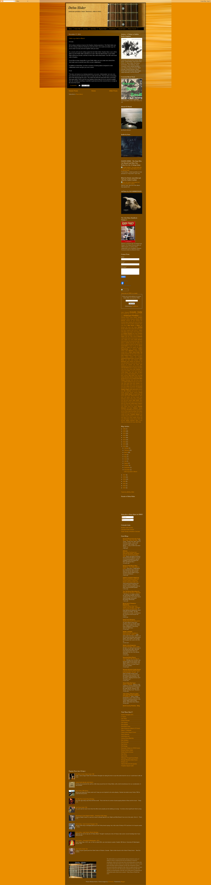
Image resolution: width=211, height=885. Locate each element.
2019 (124, 479)
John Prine (134, 366)
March (126, 452)
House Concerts (132, 29)
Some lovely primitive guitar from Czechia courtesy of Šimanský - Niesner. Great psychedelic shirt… (131, 581)
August (126, 463)
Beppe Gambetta (128, 322)
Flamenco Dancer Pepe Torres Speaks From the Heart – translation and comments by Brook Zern (131, 607)
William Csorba (139, 420)
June (125, 459)
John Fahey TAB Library (82, 790)
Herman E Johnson (132, 355)
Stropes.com (124, 761)
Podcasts (140, 387)
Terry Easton (123, 409)
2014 (124, 441)
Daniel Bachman (138, 339)
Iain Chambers (138, 356)
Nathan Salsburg (128, 381)
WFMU (139, 418)
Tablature (135, 408)
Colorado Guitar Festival (127, 529)
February (126, 450)
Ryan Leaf (123, 397)
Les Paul (132, 370)
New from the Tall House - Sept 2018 (131, 592)
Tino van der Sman (132, 412)
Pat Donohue (132, 386)
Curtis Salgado (124, 339)
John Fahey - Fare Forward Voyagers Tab (87, 824)
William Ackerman (130, 420)
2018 (124, 477)
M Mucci (140, 372)
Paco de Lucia (139, 384)
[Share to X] (85, 85)
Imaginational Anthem (126, 358)
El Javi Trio (135, 345)
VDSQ (141, 415)
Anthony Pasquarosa (131, 319)
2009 (124, 431)
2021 (124, 483)
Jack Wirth (127, 359)
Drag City (140, 344)
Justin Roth (123, 369)
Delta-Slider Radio (138, 341)
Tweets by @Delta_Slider (127, 492)
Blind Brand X (132, 325)
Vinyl (125, 418)
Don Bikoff (131, 344)
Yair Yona (138, 422)
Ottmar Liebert (132, 384)
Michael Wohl (136, 378)
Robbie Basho (128, 394)
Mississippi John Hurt (130, 380)
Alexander (137, 313)
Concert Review (134, 338)
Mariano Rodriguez (131, 373)
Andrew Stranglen (138, 317)
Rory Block (139, 395)
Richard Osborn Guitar (127, 750)
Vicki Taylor (123, 417)
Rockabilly (135, 394)
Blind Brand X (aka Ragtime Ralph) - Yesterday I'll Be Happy (91, 815)
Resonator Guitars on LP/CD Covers (130, 748)
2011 (124, 435)
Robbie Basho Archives (127, 752)
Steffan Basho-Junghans (136, 403)
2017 (124, 475)
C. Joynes (139, 330)
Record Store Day (136, 390)
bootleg (140, 327)
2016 (124, 446)
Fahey (140, 349)
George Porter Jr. (125, 352)
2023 (124, 487)
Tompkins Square (135, 414)
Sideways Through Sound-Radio (129, 758)
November (127, 467)
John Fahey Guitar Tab (82, 848)
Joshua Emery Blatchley (127, 738)
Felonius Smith (124, 350)
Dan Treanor (131, 339)
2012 (124, 437)
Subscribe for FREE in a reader (129, 293)
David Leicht (123, 341)
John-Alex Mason (125, 367)
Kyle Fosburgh (136, 369)
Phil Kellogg (124, 746)
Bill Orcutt (130, 323)
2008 (124, 429)
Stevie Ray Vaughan (132, 406)
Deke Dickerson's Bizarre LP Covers (130, 728)
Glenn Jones (132, 352)
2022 (124, 485)
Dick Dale (132, 342)
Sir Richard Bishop (138, 401)
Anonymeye (123, 319)
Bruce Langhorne (127, 330)
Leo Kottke (127, 370)
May (125, 456)
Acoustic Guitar (136, 312)
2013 (124, 439)
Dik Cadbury (137, 342)
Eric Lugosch (133, 347)
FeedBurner (135, 306)
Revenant (127, 392)
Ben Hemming (136, 320)
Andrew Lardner (129, 317)
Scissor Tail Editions (137, 398)
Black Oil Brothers (136, 323)
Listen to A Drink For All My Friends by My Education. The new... (131, 671)
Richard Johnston (134, 392)
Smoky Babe (128, 403)
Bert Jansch (135, 322)
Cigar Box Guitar (129, 336)
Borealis (122, 328)
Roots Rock (134, 395)
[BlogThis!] (84, 85)
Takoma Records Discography (129, 763)
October (126, 465)
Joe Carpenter (129, 364)
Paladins (128, 386)
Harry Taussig (124, 355)
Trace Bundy (136, 415)
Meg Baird (127, 377)
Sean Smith (136, 400)
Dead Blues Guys (125, 726)
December (127, 469)
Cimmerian (111, 881)
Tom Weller (127, 414)
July (125, 461)
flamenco (131, 350)
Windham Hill (129, 422)
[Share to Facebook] (87, 85)
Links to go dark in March (77, 38)
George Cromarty (138, 350)
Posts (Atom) (79, 94)
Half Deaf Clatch (133, 353)
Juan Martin (139, 367)
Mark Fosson (139, 373)
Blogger (123, 881)
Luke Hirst (131, 372)
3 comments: (73, 85)
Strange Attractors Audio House (132, 669)
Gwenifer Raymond (125, 353)
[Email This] (82, 85)
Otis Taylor (126, 384)
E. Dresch (130, 345)
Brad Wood (137, 328)
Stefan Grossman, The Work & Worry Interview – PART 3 (130, 634)
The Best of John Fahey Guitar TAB (85, 774)
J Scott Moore (137, 358)
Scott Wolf (123, 400)
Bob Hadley (134, 327)
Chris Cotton (134, 333)
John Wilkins (139, 366)
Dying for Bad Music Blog (130, 565)
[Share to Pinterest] (89, 85)
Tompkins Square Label (127, 765)
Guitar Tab (139, 352)
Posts (124, 517)
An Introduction (126, 696)
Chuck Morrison (136, 334)
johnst (130, 367)
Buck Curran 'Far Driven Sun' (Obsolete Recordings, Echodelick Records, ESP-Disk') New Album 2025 (131, 554)
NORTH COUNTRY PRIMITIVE (131, 578)
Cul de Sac (140, 338)
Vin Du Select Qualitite (131, 417)
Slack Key (123, 403)
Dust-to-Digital (124, 345)
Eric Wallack (139, 347)
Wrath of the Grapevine (129, 645)
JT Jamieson (134, 367)
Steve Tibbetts (130, 404)
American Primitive (131, 316)
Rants (136, 389)
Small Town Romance (129, 619)
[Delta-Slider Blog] (122, 284)
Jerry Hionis (126, 363)
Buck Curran (134, 330)
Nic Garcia (138, 381)
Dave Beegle (124, 724)
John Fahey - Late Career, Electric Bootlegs (87, 832)
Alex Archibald (124, 313)
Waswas (135, 418)
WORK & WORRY (127, 631)
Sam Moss (133, 397)
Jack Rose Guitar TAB (81, 807)
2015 (124, 444)
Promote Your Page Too (126, 285)
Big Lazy (125, 323)
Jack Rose (85, 29)
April (125, 454)
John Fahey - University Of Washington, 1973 (87, 840)
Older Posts (113, 91)
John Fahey (93, 29)
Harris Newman (125, 734)
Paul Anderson (124, 387)
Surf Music (129, 408)
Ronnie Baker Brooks (125, 395)
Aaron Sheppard (125, 312)
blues (138, 325)
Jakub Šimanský (134, 359)
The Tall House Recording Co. (131, 591)
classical (135, 336)
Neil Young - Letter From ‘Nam (130, 540)
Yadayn (134, 422)
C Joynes (123, 716)
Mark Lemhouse (124, 375)
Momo (137, 380)
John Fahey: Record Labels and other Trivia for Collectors (131, 694)
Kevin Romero (130, 369)
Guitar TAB (77, 29)
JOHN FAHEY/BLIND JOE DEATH (84, 782)
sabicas (128, 397)
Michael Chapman (134, 377)
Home (70, 29)
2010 (124, 433)
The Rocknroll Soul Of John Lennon (131, 621)
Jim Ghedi (131, 363)
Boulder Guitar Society (129, 328)
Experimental (124, 349)
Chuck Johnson (128, 334)
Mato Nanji (137, 375)
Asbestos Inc (129, 320)
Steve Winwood (136, 404)
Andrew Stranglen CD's (127, 714)
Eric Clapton (127, 347)
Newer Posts (73, 91)
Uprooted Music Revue (129, 657)
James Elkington (130, 361)
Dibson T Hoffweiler (125, 342)
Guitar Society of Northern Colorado (130, 531)
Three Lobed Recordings (130, 411)
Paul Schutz (124, 744)
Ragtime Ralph (103, 29)
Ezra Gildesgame (133, 349)
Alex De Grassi (131, 313)
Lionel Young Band (138, 370)
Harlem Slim (139, 353)
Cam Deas (123, 331)
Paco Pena (123, 386)
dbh (134, 341)
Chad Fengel (136, 331)
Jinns (139, 363)
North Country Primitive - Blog (131, 705)
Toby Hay (138, 412)
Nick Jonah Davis (128, 383)
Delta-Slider (77, 7)
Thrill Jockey (139, 411)
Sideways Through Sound (129, 401)
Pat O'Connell (139, 386)
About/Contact (122, 29)
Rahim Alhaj (132, 389)
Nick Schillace (136, 383)
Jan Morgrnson (137, 361)
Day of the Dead (129, 341)
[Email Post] (79, 85)
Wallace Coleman (129, 418)
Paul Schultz (130, 387)
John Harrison (129, 366)
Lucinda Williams (124, 372)
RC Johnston (127, 391)
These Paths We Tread (129, 683)
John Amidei (136, 364)
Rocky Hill (139, 394)
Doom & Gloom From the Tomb (131, 538)
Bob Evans (128, 327)
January (126, 448)
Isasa (132, 358)
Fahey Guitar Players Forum (128, 732)
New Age (134, 381)
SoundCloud (112, 29)
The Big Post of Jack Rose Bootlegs (85, 799)
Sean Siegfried (129, 400)
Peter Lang (135, 387)
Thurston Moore (124, 412)
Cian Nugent (124, 722)
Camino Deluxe (130, 331)
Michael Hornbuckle (129, 378)
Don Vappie (136, 344)
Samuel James (130, 398)
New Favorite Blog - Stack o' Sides (131, 646)
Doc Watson (126, 344)
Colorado (139, 336)
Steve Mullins (124, 404)
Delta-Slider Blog (124, 280)
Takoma (140, 408)
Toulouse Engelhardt (129, 415)
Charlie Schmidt (127, 333)
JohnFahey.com (125, 736)
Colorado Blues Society (126, 338)
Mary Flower (132, 375)
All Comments (127, 519)
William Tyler (123, 422)
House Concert (129, 356)
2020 (124, 481)
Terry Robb (129, 409)
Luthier (135, 372)
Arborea (137, 319)
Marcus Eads (124, 373)
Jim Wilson (136, 363)
